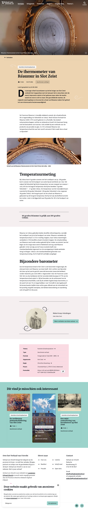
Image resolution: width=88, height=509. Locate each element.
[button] (84, 4)
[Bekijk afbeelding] (44, 27)
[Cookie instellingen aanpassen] (58, 485)
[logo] (8, 4)
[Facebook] (77, 506)
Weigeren (8, 503)
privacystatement (11, 498)
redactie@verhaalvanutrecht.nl (76, 478)
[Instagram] (82, 506)
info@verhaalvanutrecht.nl (75, 474)
